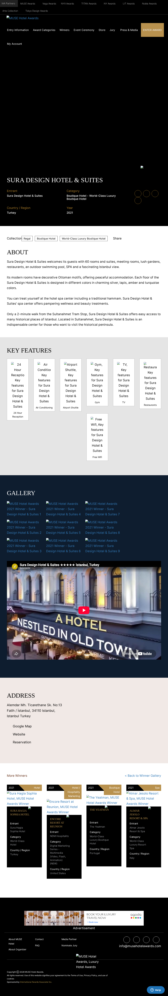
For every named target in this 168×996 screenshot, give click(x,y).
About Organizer (17, 949)
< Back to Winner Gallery (143, 776)
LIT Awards (129, 3)
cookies (10, 978)
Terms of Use (77, 975)
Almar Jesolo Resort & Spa (139, 814)
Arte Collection (10, 10)
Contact (39, 939)
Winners (64, 30)
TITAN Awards (89, 3)
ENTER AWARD (152, 30)
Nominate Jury (69, 945)
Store (102, 30)
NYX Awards (68, 3)
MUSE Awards (28, 3)
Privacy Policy (90, 975)
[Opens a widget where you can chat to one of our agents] (156, 990)
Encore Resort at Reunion (57, 823)
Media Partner (69, 939)
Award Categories (44, 30)
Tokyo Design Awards (36, 10)
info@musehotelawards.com (139, 946)
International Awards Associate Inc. (36, 982)
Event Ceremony (84, 30)
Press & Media (129, 30)
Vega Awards (49, 3)
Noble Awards (149, 3)
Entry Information (18, 30)
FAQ (37, 945)
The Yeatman (99, 809)
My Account (14, 43)
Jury (112, 30)
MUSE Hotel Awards (34, 972)
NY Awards (110, 3)
